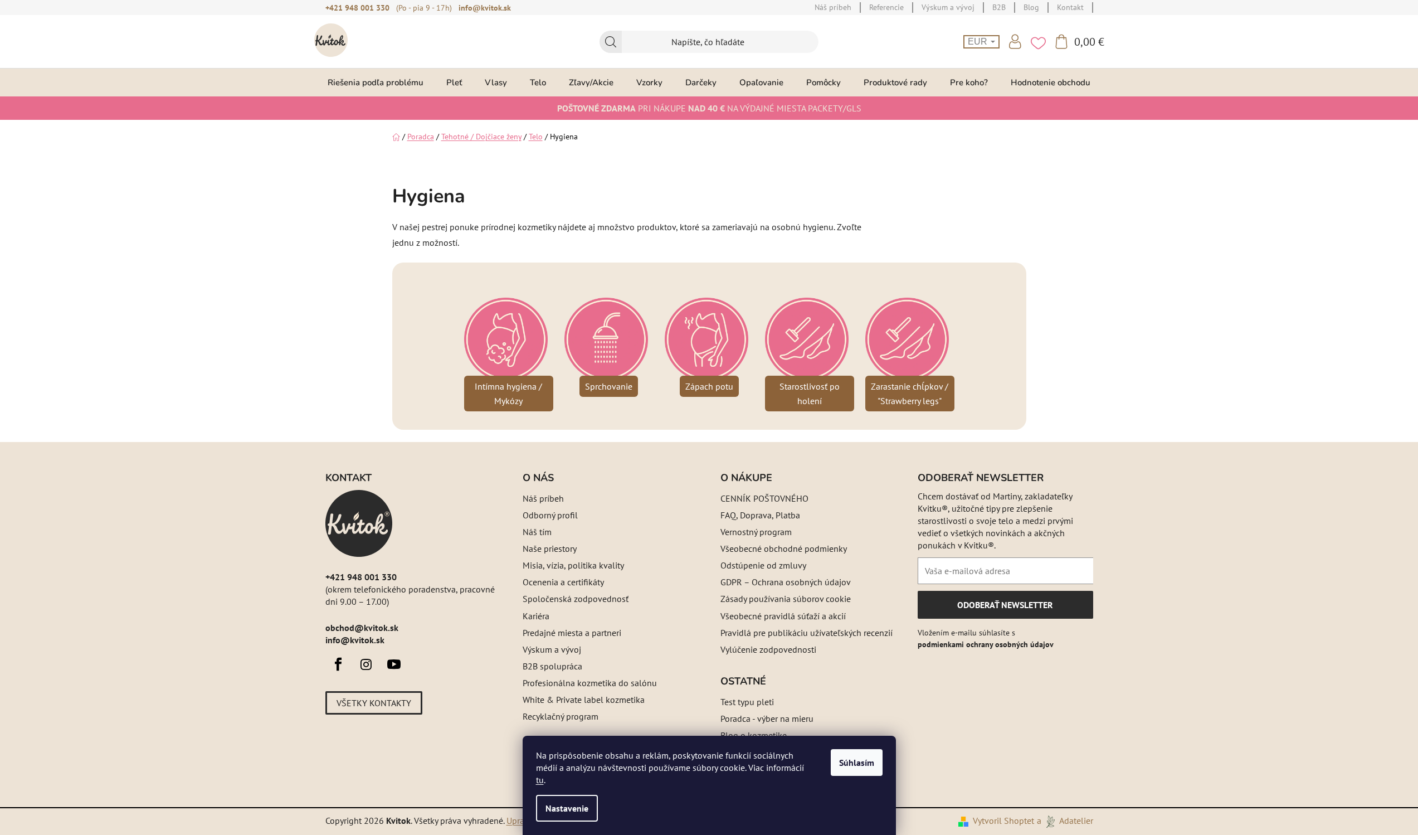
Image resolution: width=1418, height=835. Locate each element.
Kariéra (536, 616)
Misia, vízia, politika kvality (573, 565)
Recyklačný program (560, 716)
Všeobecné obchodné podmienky (783, 548)
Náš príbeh (543, 498)
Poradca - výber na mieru (766, 718)
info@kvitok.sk (485, 8)
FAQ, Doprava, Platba (760, 515)
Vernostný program (756, 531)
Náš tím (537, 531)
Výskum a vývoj (552, 649)
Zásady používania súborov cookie (785, 598)
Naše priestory (550, 548)
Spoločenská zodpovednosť (575, 598)
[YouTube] (394, 664)
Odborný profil (550, 515)
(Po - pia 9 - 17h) (424, 8)
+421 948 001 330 (357, 8)
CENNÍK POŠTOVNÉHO (764, 498)
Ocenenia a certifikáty (563, 582)
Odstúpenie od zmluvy (763, 565)
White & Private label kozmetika (584, 699)
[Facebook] (338, 664)
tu (540, 779)
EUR (979, 41)
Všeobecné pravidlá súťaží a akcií (783, 616)
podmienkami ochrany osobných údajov (986, 644)
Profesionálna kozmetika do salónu (590, 682)
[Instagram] (366, 664)
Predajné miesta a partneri (572, 632)
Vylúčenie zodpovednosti (768, 649)
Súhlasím (856, 762)
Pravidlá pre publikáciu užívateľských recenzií (806, 632)
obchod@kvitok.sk (361, 627)
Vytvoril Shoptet (1003, 820)
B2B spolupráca (552, 666)
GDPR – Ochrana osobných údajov (785, 582)
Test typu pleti (747, 701)
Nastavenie (566, 808)
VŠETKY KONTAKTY (374, 702)
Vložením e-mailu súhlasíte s (986, 638)
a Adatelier (1065, 820)
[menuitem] (375, 82)
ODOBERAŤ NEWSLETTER (1005, 609)
